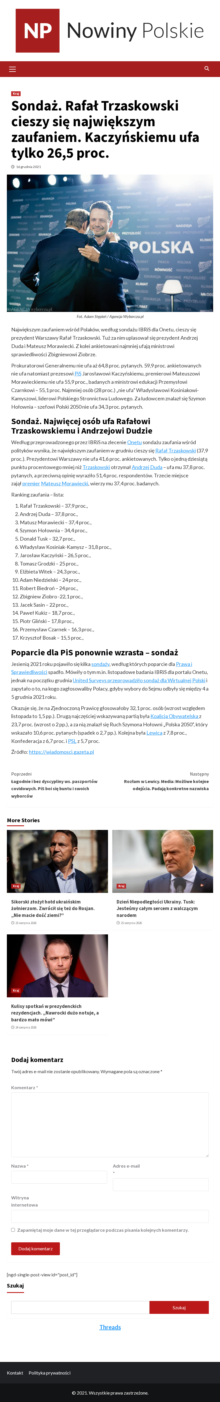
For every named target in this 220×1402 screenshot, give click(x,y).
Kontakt (15, 1372)
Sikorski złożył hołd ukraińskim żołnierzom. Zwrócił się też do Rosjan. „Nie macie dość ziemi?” (53, 909)
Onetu (134, 442)
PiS (77, 373)
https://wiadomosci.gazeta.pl (61, 752)
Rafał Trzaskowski (175, 450)
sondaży (100, 664)
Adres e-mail (126, 1169)
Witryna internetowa (24, 1201)
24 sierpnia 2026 (25, 1027)
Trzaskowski (96, 467)
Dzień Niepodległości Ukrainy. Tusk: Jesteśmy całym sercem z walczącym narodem (157, 909)
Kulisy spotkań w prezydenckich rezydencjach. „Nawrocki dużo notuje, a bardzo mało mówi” (55, 1013)
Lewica (154, 732)
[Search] (206, 68)
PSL (72, 741)
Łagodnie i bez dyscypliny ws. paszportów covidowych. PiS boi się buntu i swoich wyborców (54, 785)
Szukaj (15, 1285)
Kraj (16, 94)
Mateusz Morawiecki (64, 483)
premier (31, 483)
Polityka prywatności (49, 1372)
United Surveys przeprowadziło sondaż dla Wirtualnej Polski (139, 680)
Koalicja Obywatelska (174, 716)
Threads (110, 1327)
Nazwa (20, 1165)
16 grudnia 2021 (28, 167)
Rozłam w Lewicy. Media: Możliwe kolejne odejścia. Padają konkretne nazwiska (166, 781)
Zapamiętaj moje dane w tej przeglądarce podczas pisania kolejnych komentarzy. (103, 1230)
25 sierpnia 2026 (25, 923)
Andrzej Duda (147, 467)
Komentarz (24, 1087)
